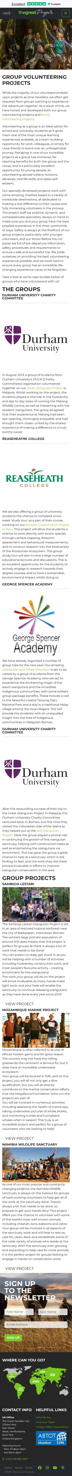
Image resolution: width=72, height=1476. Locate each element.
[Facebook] (39, 1468)
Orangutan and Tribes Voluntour (26, 669)
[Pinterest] (63, 1468)
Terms (28, 1467)
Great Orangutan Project (45, 388)
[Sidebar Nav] (66, 13)
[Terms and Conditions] (51, 1438)
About (18, 1467)
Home (8, 1467)
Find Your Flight (45, 1422)
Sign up (13, 1337)
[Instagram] (47, 1468)
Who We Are (43, 1417)
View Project (19, 1004)
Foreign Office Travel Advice (52, 1427)
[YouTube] (55, 1468)
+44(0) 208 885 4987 (16, 1459)
